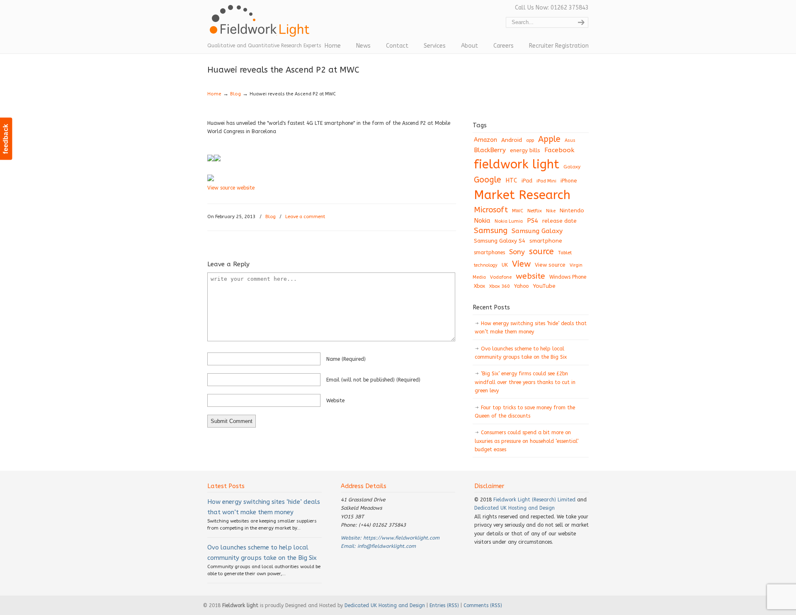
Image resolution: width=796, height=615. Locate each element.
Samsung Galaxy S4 (499, 241)
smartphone (545, 241)
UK (505, 265)
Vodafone (501, 277)
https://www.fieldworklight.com (401, 538)
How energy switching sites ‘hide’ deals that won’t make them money (531, 328)
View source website (231, 188)
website (335, 401)
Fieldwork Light (261, 24)
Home (214, 94)
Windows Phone (567, 277)
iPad (527, 180)
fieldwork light (516, 164)
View (521, 264)
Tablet (565, 252)
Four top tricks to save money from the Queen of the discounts (525, 412)
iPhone (569, 180)
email (373, 380)
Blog (235, 94)
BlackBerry (490, 150)
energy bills (525, 150)
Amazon (485, 139)
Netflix (534, 211)
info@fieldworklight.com (386, 546)
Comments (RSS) (483, 605)
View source (550, 265)
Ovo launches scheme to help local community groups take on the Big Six (521, 353)
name (346, 359)
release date (559, 220)
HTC (511, 180)
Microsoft (491, 209)
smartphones (489, 252)
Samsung (490, 230)
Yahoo (521, 286)
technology (486, 265)
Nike (551, 211)
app (530, 140)
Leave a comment (305, 216)
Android (511, 140)
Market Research (522, 195)
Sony (517, 252)
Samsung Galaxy (537, 231)
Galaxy (571, 167)
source (541, 251)
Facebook (559, 150)
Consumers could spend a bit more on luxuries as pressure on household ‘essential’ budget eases (526, 441)
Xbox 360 (499, 286)
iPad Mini (546, 181)
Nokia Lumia (509, 221)
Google (487, 180)
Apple (549, 139)
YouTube (544, 286)
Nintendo (572, 210)
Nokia (482, 220)
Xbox (479, 286)
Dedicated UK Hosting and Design (514, 508)
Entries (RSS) (444, 605)
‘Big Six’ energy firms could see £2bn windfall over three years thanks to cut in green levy (525, 382)
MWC (517, 211)
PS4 (532, 220)
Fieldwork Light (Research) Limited (534, 500)
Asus (570, 140)
